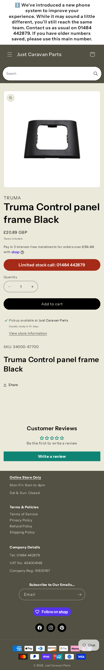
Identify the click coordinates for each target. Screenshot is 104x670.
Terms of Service (24, 514)
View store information (28, 333)
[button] (9, 54)
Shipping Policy (22, 532)
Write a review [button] (52, 456)
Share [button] (13, 385)
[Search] (95, 73)
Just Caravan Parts (58, 665)
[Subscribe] (79, 594)
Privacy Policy (21, 520)
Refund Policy (21, 526)
